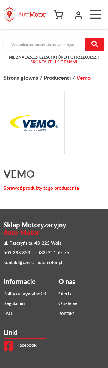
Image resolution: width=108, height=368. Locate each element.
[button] (78, 14)
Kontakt (66, 313)
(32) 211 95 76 (54, 252)
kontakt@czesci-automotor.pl (33, 262)
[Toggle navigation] (95, 14)
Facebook (26, 345)
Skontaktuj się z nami (54, 62)
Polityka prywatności (25, 293)
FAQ (8, 313)
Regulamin (14, 303)
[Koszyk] (60, 14)
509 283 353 (17, 252)
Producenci (57, 77)
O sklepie (67, 303)
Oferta (65, 293)
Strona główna (21, 77)
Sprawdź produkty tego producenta (41, 187)
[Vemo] (34, 122)
